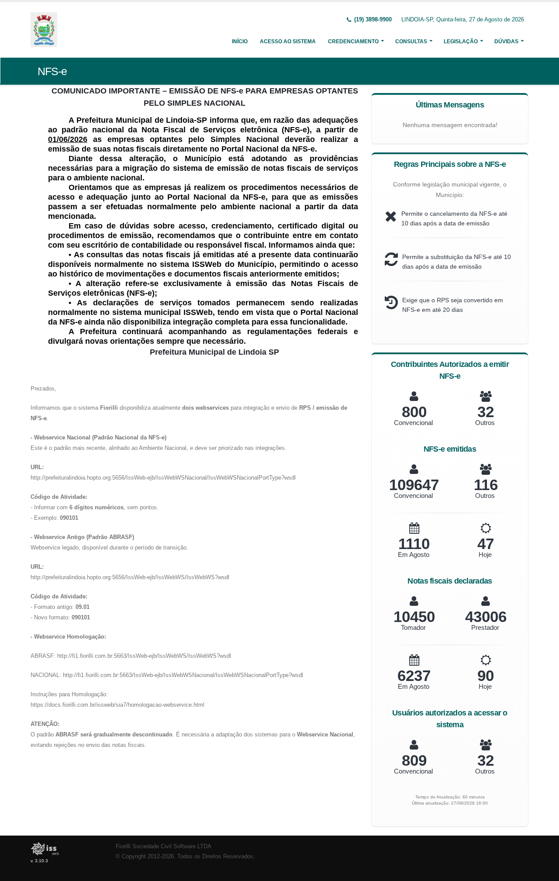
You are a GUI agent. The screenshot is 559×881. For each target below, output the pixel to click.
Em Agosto (413, 554)
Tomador (413, 627)
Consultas (411, 41)
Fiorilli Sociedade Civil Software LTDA (163, 846)
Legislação (461, 41)
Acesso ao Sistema (288, 41)
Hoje (485, 554)
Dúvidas (506, 41)
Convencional (413, 422)
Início (240, 41)
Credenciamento (353, 41)
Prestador (485, 627)
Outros (485, 422)
